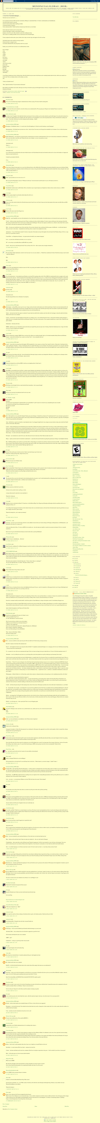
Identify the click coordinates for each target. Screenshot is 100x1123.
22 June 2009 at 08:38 (12, 212)
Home (36, 1106)
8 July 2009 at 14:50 (11, 949)
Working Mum (9, 537)
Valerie (7, 265)
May (76, 577)
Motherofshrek (76, 514)
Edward (7, 970)
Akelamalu (8, 485)
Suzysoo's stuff (76, 530)
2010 (75, 560)
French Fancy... (9, 520)
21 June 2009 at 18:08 (12, 121)
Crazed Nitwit (8, 185)
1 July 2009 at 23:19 (11, 857)
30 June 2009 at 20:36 (12, 804)
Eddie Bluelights (9, 613)
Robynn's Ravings (9, 869)
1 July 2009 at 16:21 (11, 848)
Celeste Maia (8, 1030)
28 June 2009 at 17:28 (12, 713)
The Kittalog (75, 535)
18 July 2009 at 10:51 (12, 990)
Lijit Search (75, 418)
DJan (7, 794)
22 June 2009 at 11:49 (12, 271)
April (76, 579)
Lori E (7, 193)
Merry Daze (75, 507)
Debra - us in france (76, 475)
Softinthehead (75, 520)
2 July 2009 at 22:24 (11, 886)
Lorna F (7, 274)
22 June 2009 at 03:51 (12, 205)
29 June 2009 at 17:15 (12, 763)
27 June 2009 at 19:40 (12, 581)
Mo (6, 945)
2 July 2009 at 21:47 (11, 879)
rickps (7, 953)
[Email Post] (25, 91)
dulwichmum (8, 250)
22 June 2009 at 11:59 (12, 291)
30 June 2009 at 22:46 (12, 822)
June (76, 573)
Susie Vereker (8, 466)
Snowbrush (8, 1023)
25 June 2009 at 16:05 (12, 533)
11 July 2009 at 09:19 (12, 957)
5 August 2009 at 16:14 (12, 1089)
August (76, 571)
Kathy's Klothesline (10, 114)
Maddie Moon (75, 500)
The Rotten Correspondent (78, 539)
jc (6, 575)
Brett (7, 784)
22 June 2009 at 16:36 (12, 349)
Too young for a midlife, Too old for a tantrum (82, 545)
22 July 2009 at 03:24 (12, 1027)
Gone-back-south (76, 487)
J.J (6, 476)
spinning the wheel (76, 524)
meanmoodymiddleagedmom (78, 504)
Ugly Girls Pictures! (50, 1121)
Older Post (67, 1106)
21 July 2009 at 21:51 (12, 1020)
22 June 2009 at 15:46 (12, 330)
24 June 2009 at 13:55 (12, 481)
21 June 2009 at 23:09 (12, 189)
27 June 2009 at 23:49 (12, 635)
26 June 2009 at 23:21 (12, 564)
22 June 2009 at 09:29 (12, 247)
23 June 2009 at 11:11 (12, 387)
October (77, 567)
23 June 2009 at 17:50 (12, 455)
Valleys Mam (75, 547)
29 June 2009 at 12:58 (12, 753)
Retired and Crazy (76, 515)
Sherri (7, 1077)
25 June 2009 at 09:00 (12, 517)
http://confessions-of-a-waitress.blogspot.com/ (15, 899)
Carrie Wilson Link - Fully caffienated (80, 471)
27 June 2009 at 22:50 (12, 610)
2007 (75, 587)
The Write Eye (75, 542)
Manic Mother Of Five (77, 502)
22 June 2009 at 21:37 (12, 365)
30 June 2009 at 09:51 (12, 791)
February (77, 581)
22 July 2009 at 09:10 (12, 1039)
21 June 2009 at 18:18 (12, 131)
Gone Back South (9, 882)
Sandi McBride (9, 706)
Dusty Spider (75, 482)
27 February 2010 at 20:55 (13, 1100)
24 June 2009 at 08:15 (12, 473)
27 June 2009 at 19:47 (12, 590)
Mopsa (7, 390)
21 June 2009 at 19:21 (12, 147)
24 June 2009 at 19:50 (12, 498)
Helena (7, 756)
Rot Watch (75, 517)
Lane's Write (75, 492)
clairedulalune (9, 808)
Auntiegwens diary (76, 467)
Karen (74, 490)
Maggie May (8, 1058)
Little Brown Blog (76, 497)
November (77, 565)
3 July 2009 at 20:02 (11, 901)
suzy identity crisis (76, 529)
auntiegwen (8, 175)
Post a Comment (6, 1104)
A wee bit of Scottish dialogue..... (81, 575)
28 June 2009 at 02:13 (12, 703)
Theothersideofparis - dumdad (79, 544)
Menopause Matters (77, 505)
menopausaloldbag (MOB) (50, 6)
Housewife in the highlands (78, 489)
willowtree (8, 200)
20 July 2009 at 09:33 (12, 1012)
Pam (7, 994)
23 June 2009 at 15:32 (12, 394)
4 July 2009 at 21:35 (11, 916)
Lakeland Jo (8, 912)
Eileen (7, 1092)
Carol (7, 501)
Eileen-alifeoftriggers (77, 484)
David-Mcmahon (76, 474)
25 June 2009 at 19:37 (12, 540)
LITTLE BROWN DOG (10, 551)
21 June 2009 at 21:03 (12, 172)
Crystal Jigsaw (75, 472)
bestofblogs (75, 469)
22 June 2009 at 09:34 (12, 262)
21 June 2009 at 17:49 (12, 110)
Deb (7, 352)
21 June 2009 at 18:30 (12, 140)
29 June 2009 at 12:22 (12, 732)
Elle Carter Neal (9, 852)
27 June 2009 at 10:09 (12, 571)
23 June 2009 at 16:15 (12, 410)
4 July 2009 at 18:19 (11, 908)
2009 (75, 562)
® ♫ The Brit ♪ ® (9, 397)
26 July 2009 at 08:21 (12, 1067)
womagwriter (75, 550)
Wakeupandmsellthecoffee (78, 549)
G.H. (7, 890)
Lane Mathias (8, 544)
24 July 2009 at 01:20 (12, 1055)
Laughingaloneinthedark (78, 494)
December (77, 564)
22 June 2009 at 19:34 (12, 357)
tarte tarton (75, 532)
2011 (75, 558)
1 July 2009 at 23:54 (11, 866)
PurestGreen (8, 99)
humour (8, 92)
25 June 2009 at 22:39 (12, 548)
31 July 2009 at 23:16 (12, 1074)
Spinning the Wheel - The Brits (79, 525)
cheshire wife (8, 724)
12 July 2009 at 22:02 (12, 967)
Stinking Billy (9, 165)
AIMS (74, 465)
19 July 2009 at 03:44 (12, 998)
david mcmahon (9, 458)
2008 (75, 585)
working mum (75, 552)
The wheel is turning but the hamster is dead (81, 540)
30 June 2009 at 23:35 (12, 831)
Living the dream (76, 499)
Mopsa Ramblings (76, 512)
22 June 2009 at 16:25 (12, 339)
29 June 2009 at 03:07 (12, 720)
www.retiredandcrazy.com (11, 106)
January (77, 583)
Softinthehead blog (76, 522)
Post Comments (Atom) (12, 1109)
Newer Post (5, 1106)
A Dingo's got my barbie (77, 464)
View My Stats (75, 17)
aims (7, 361)
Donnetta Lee (75, 479)
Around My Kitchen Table (11, 904)
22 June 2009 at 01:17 (12, 197)
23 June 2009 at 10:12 (12, 380)
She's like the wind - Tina (78, 519)
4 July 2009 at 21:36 (11, 923)
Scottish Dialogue (15, 92)
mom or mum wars (76, 510)
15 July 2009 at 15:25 (12, 979)
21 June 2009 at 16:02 (12, 103)
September (77, 569)
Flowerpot (8, 383)
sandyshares (8, 287)
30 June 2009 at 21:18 (12, 815)
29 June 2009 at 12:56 (12, 745)
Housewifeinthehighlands (11, 1070)
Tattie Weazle (75, 534)
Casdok (7, 567)
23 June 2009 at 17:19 (12, 446)
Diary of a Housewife (77, 477)
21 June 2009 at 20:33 (12, 162)
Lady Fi (7, 209)
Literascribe (75, 495)
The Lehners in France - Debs (78, 537)
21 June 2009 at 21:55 (12, 182)
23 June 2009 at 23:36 (12, 462)
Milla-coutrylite (76, 509)
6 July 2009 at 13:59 (11, 942)
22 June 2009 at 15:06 (12, 301)
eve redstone (75, 485)
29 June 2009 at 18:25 (12, 781)
